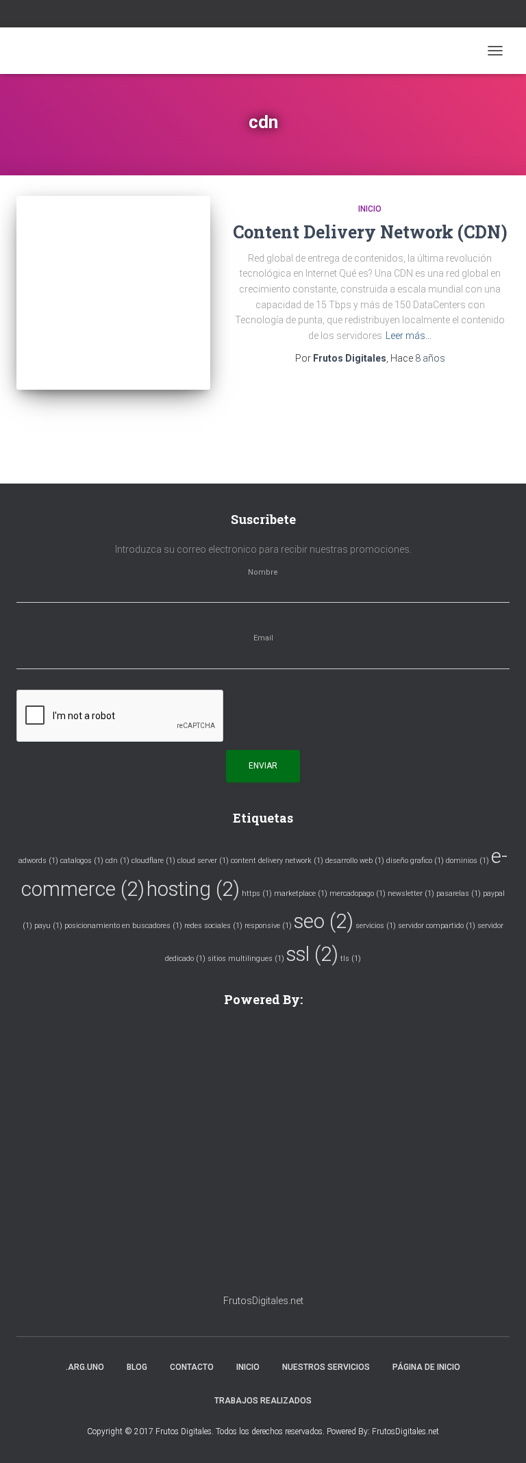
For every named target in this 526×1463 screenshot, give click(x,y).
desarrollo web (354, 860)
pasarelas (458, 893)
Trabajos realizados (263, 1400)
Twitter (272, 15)
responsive (268, 925)
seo (323, 921)
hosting (193, 889)
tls (350, 958)
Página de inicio (426, 1367)
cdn (117, 860)
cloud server (203, 860)
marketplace (300, 893)
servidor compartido (436, 925)
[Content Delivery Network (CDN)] (113, 293)
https (257, 893)
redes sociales (213, 925)
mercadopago (357, 893)
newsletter (411, 893)
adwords (38, 860)
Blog (137, 1367)
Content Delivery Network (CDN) (370, 232)
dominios (467, 860)
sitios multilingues (246, 958)
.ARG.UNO (85, 1367)
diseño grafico (415, 860)
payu (48, 925)
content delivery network (277, 860)
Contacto (192, 1367)
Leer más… (408, 335)
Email (263, 638)
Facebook (255, 15)
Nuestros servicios (326, 1367)
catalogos (81, 860)
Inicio (369, 209)
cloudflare (153, 860)
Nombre (263, 572)
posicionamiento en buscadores (123, 925)
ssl (312, 954)
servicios (375, 925)
